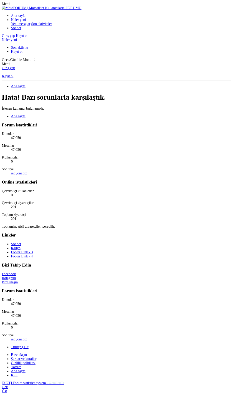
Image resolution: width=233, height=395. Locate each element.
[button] (6, 4)
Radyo (15, 248)
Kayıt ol (17, 51)
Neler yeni (18, 20)
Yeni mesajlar (20, 24)
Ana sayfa (18, 16)
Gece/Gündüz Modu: (17, 60)
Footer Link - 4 (22, 256)
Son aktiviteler (41, 24)
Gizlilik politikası (23, 363)
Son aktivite (19, 47)
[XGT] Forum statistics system (33, 383)
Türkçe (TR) (20, 347)
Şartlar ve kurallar (23, 359)
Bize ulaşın (19, 355)
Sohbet (16, 28)
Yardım (16, 367)
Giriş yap (8, 68)
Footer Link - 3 (22, 252)
